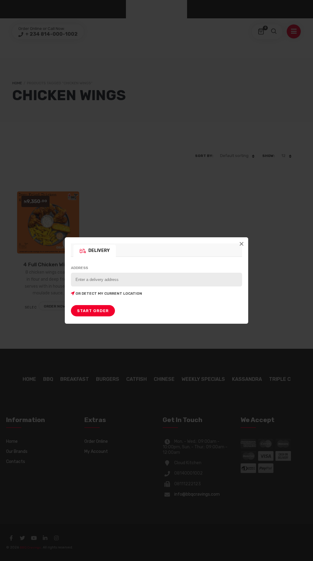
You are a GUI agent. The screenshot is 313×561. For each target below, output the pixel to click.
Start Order (93, 310)
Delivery (99, 250)
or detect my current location (108, 293)
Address (106, 281)
